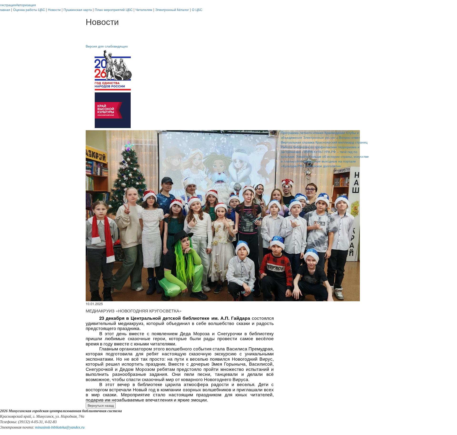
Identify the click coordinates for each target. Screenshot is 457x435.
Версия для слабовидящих (107, 46)
